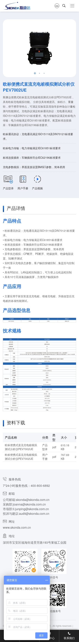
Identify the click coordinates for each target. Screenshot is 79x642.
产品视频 (37, 188)
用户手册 (22, 188)
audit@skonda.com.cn (34, 513)
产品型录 (8, 188)
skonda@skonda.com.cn (32, 499)
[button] (35, 73)
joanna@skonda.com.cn (29, 504)
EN (57, 5)
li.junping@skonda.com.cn (31, 509)
